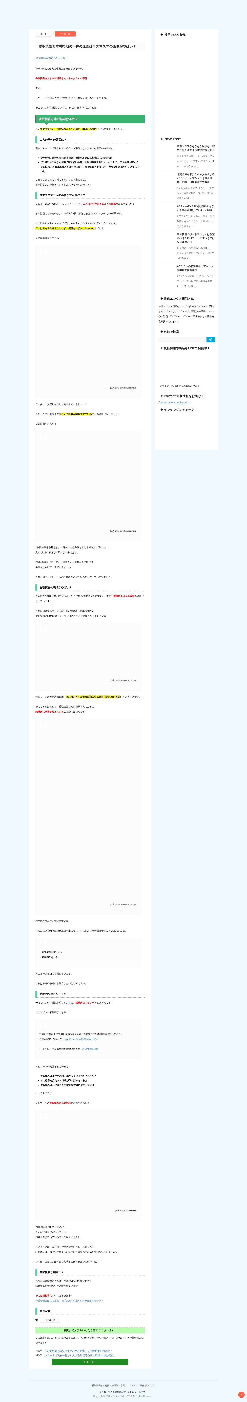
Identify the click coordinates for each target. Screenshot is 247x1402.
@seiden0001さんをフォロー (52, 57)
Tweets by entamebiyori (172, 402)
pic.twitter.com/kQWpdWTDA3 (81, 1039)
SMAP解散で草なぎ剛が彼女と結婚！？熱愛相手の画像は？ (78, 1350)
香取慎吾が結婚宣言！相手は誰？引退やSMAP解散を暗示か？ (70, 1300)
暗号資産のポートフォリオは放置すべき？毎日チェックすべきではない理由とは (196, 238)
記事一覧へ (90, 1361)
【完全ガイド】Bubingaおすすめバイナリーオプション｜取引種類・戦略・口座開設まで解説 (196, 178)
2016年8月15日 (90, 1048)
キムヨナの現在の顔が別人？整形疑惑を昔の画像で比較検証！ (80, 1355)
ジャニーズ (50, 1320)
